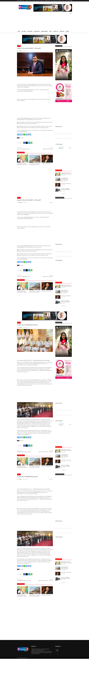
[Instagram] (67, 0)
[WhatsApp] (31, 143)
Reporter (20, 50)
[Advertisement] (44, 22)
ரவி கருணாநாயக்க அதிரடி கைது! (46, 163)
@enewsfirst (61, 147)
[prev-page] (17, 167)
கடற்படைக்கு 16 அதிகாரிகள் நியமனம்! (23, 276)
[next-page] (19, 167)
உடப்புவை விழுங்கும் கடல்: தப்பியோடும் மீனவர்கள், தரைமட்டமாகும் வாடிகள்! (64, 179)
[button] (71, 13)
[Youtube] (71, 0)
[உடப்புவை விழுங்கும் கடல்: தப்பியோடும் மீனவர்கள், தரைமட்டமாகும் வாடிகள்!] (35, 159)
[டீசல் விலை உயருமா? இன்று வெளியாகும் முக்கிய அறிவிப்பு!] (57, 190)
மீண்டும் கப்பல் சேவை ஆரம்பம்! (48, 276)
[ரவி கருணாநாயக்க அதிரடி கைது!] (47, 159)
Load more (63, 193)
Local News (21, 44)
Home (18, 44)
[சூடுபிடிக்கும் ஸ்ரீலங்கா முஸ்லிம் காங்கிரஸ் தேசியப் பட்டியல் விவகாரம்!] (22, 159)
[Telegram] (29, 143)
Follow (70, 147)
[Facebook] (65, 0)
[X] (68, 0)
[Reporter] (17, 50)
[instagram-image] (59, 154)
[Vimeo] (70, 0)
